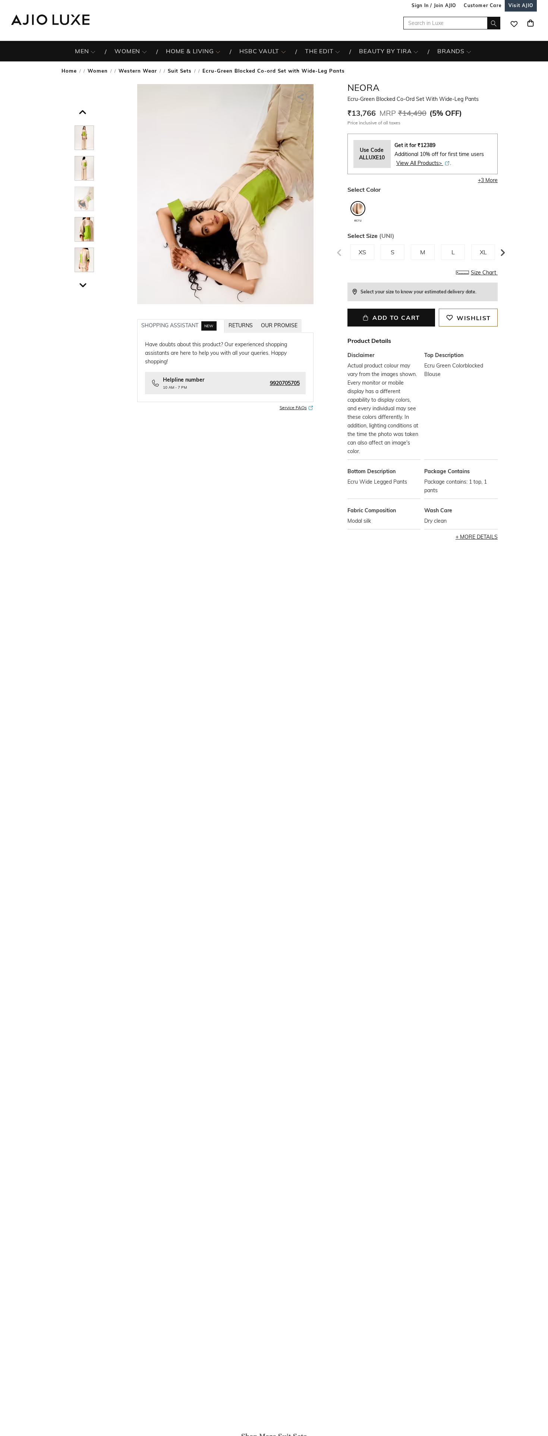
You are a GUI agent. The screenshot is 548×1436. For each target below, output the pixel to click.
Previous (338, 251)
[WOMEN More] (144, 51)
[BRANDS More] (468, 51)
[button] (81, 110)
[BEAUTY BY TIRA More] (416, 51)
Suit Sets (180, 71)
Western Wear (138, 71)
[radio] (357, 211)
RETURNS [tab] (241, 325)
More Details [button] (479, 537)
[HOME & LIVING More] (218, 51)
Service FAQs (293, 407)
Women (98, 71)
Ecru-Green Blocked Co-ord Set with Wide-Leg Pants (273, 71)
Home (69, 71)
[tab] (84, 139)
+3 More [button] (488, 180)
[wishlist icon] (514, 23)
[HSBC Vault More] (283, 51)
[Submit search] (493, 23)
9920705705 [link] (285, 383)
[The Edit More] (337, 51)
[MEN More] (93, 51)
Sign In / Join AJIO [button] (434, 5)
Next (501, 251)
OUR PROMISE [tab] (279, 325)
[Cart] (530, 23)
